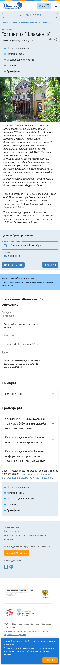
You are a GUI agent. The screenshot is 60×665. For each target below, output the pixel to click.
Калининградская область (25, 23)
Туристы (6, 252)
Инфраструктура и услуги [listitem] (19, 59)
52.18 (6, 539)
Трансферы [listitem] (12, 71)
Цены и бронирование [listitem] (17, 48)
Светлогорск (47, 23)
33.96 (30, 535)
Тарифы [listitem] (10, 65)
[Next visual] (55, 99)
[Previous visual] (5, 99)
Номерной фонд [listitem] (14, 54)
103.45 (18, 535)
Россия (5, 23)
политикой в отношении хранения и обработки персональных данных (28, 651)
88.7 (6, 535)
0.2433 (40, 535)
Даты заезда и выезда (12, 241)
